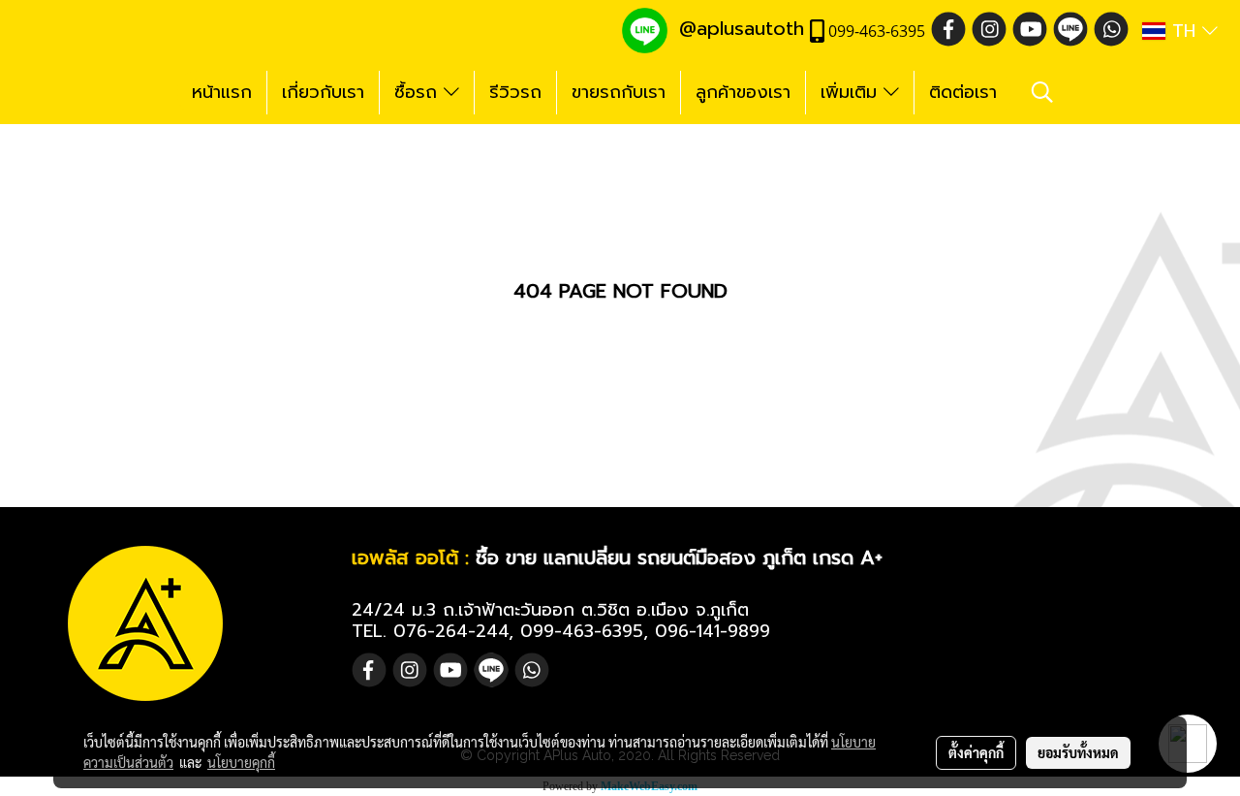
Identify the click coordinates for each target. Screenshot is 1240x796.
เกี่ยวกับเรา (323, 92)
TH (1183, 31)
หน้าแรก (222, 92)
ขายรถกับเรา (619, 92)
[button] (1042, 92)
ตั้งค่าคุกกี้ (976, 752)
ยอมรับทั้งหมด (1078, 752)
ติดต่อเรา (963, 92)
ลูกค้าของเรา (743, 92)
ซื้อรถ (419, 92)
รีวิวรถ (515, 92)
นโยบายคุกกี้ (241, 762)
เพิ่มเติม (852, 92)
